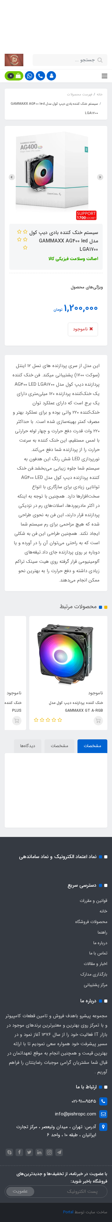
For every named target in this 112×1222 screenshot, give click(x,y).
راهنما (102, 932)
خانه (103, 911)
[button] (51, 75)
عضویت (20, 1191)
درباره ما (100, 942)
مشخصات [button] (92, 745)
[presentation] (100, 177)
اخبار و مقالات (95, 963)
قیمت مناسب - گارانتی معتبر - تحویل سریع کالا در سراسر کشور (56, 25)
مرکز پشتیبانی (95, 984)
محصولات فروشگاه (91, 921)
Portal (68, 1212)
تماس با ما (98, 953)
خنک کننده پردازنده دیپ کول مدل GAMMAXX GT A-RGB (76, 707)
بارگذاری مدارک (94, 974)
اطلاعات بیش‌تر (43, 40)
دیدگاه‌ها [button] (27, 745)
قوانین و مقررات (93, 900)
